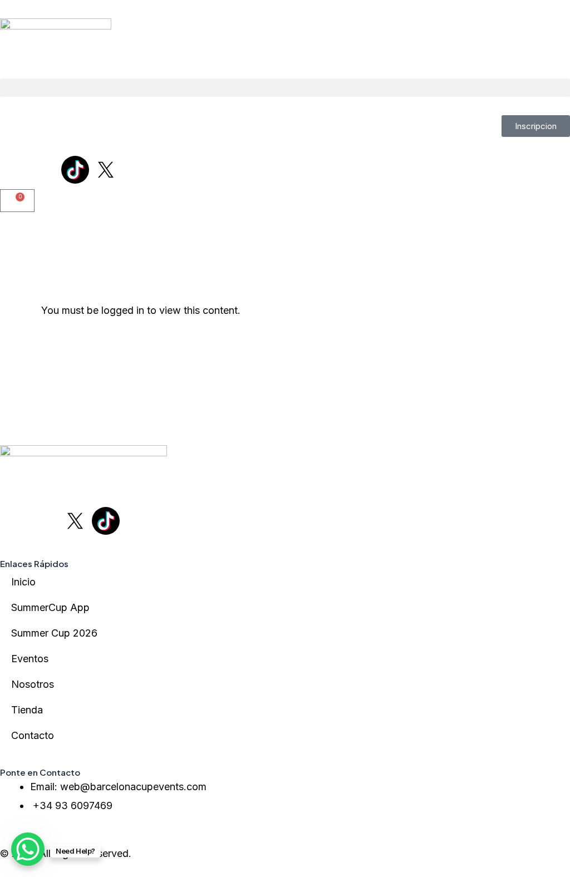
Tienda (27, 710)
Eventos (29, 658)
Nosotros (32, 684)
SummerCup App (50, 607)
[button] (285, 87)
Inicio (23, 582)
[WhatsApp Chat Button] (28, 849)
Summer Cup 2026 (54, 633)
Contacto (32, 735)
